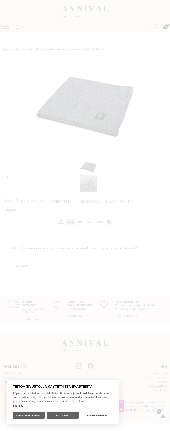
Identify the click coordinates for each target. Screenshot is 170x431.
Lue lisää (18, 405)
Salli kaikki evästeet (29, 415)
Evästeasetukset (97, 415)
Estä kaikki (63, 415)
